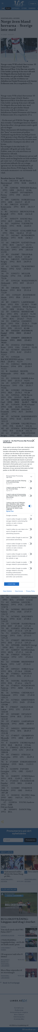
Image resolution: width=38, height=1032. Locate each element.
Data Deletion (7, 591)
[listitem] (19, 476)
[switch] (30, 481)
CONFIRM (11, 584)
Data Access (19, 591)
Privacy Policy (30, 591)
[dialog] (19, 516)
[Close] (34, 441)
